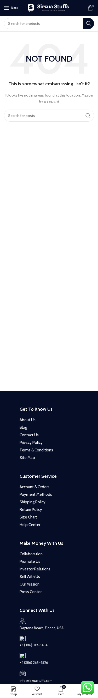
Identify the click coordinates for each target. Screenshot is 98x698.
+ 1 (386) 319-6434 (34, 645)
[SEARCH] (88, 23)
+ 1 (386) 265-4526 (34, 662)
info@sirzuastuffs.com (36, 680)
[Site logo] (49, 7)
